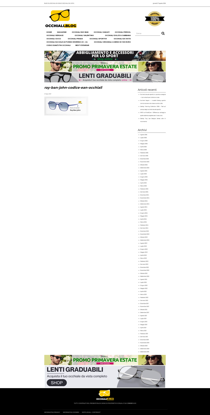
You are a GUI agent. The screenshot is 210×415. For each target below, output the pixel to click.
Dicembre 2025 (144, 159)
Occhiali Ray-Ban (80, 32)
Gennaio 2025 (144, 192)
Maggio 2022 (143, 288)
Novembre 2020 (144, 342)
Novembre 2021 (144, 306)
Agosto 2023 (143, 243)
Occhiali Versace (54, 35)
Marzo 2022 (143, 294)
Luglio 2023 (143, 246)
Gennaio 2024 (144, 228)
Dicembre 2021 (144, 303)
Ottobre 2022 (143, 273)
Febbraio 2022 (144, 297)
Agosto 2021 (143, 315)
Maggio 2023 (143, 252)
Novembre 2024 (144, 198)
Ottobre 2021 (143, 309)
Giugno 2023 (143, 249)
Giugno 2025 (143, 177)
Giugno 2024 (144, 213)
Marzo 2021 (143, 330)
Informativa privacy (52, 412)
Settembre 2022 (144, 276)
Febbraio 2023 (144, 261)
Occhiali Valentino (84, 35)
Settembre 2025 (144, 168)
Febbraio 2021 (144, 333)
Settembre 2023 (144, 240)
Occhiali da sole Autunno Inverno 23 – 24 (67, 42)
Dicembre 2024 (144, 195)
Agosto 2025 (143, 171)
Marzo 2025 (143, 186)
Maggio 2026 (143, 143)
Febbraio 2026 (144, 153)
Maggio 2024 (144, 216)
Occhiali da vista (122, 39)
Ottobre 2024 (144, 201)
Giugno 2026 (143, 140)
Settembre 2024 (144, 204)
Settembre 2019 (144, 352)
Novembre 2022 (144, 270)
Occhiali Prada (75, 39)
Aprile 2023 (143, 255)
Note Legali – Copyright (91, 412)
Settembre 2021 (144, 312)
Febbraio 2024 (144, 225)
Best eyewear (82, 45)
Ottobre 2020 (143, 345)
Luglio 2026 (143, 137)
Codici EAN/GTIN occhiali (58, 45)
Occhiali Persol (123, 32)
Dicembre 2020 (144, 339)
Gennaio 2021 (144, 336)
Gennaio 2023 (144, 264)
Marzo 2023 (143, 258)
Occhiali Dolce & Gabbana (118, 35)
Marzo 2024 (143, 222)
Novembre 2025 (144, 161)
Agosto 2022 (143, 279)
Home (49, 32)
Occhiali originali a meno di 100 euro (112, 42)
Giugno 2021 (143, 321)
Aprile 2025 (143, 183)
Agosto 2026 (143, 134)
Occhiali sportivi (98, 39)
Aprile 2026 (143, 146)
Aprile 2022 (143, 291)
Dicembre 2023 (144, 231)
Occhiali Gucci (53, 39)
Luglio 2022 (143, 282)
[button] (163, 33)
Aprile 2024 (143, 219)
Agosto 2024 (143, 207)
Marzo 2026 (143, 149)
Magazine (61, 32)
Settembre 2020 (144, 348)
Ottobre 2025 (143, 165)
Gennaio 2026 (144, 155)
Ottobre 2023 (143, 237)
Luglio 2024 (143, 210)
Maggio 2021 (143, 324)
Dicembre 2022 (144, 267)
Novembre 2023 (144, 234)
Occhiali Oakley (102, 32)
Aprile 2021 (143, 327)
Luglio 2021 (143, 318)
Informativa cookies (71, 412)
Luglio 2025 (143, 174)
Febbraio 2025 (144, 189)
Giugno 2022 (143, 285)
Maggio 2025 (143, 180)
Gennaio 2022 (144, 300)
